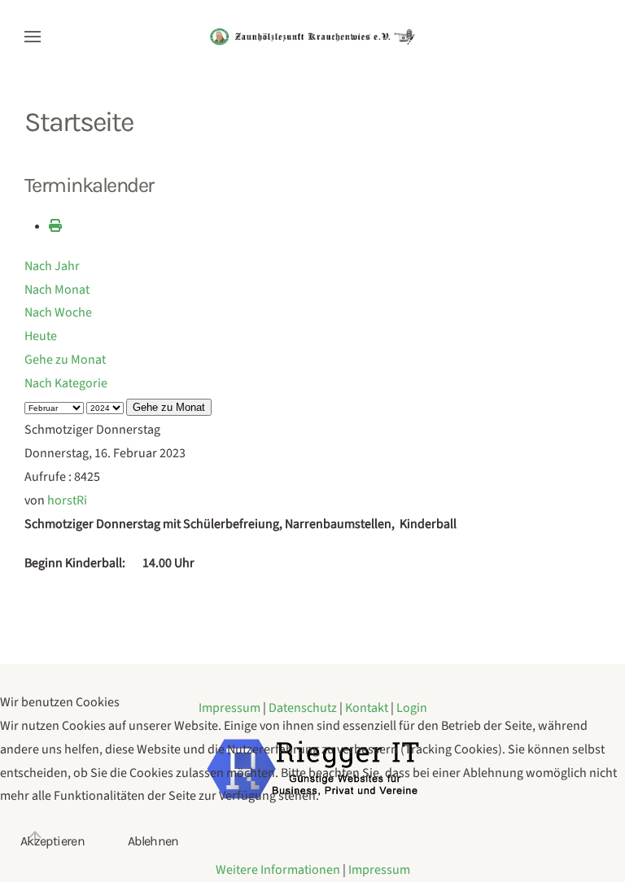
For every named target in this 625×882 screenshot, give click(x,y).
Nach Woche (58, 312)
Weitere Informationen (278, 870)
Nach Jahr (52, 266)
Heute (40, 336)
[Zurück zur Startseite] (312, 36)
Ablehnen (153, 841)
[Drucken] (55, 226)
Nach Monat (57, 290)
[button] (32, 36)
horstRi (67, 500)
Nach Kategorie (65, 383)
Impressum (379, 870)
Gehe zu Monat (65, 360)
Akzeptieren (52, 841)
